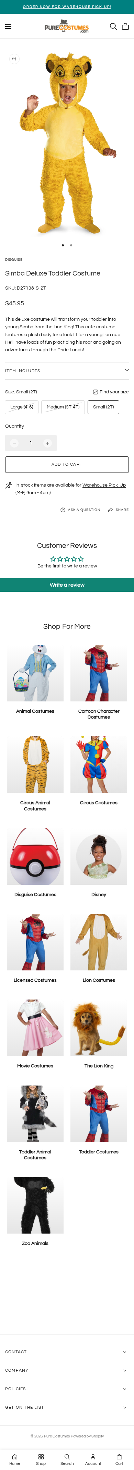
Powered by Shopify (87, 1436)
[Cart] (125, 26)
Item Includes (23, 371)
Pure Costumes (57, 1436)
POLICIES (15, 1389)
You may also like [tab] (67, 1298)
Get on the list (24, 1407)
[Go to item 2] (71, 245)
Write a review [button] (67, 585)
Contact (16, 1352)
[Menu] (8, 26)
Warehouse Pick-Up (104, 485)
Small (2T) (103, 407)
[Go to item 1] (63, 245)
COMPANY (17, 1370)
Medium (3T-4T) (62, 409)
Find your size (114, 392)
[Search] (113, 26)
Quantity (14, 426)
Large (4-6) (21, 409)
